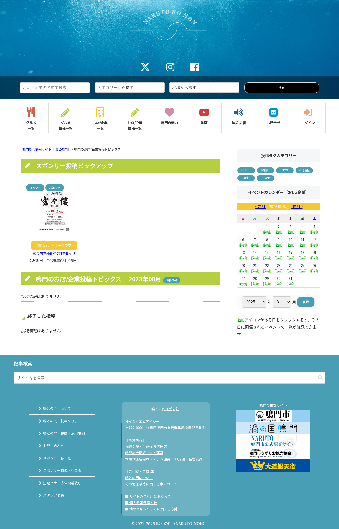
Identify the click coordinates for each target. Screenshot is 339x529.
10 (290, 239)
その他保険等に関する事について (151, 483)
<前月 (260, 206)
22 (267, 265)
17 (290, 252)
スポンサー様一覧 (57, 458)
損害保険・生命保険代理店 (146, 446)
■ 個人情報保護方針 (141, 502)
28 (255, 278)
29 (267, 278)
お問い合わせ (53, 445)
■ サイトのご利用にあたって (148, 496)
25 (302, 265)
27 (243, 278)
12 (314, 239)
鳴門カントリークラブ (54, 245)
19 (314, 252)
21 (255, 265)
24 (290, 265)
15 (267, 252)
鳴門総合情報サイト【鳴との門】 (46, 149)
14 (255, 252)
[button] (320, 377)
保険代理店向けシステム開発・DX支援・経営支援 (164, 459)
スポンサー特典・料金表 (62, 470)
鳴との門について (57, 408)
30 (278, 278)
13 (243, 252)
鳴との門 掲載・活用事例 (64, 433)
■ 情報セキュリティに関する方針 (151, 508)
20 (243, 265)
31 (290, 278)
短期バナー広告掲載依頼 (62, 482)
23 (278, 265)
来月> (297, 206)
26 (314, 265)
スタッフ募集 (53, 495)
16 (278, 252)
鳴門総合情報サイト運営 (144, 452)
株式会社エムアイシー (142, 421)
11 (302, 239)
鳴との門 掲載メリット (62, 420)
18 (302, 252)
